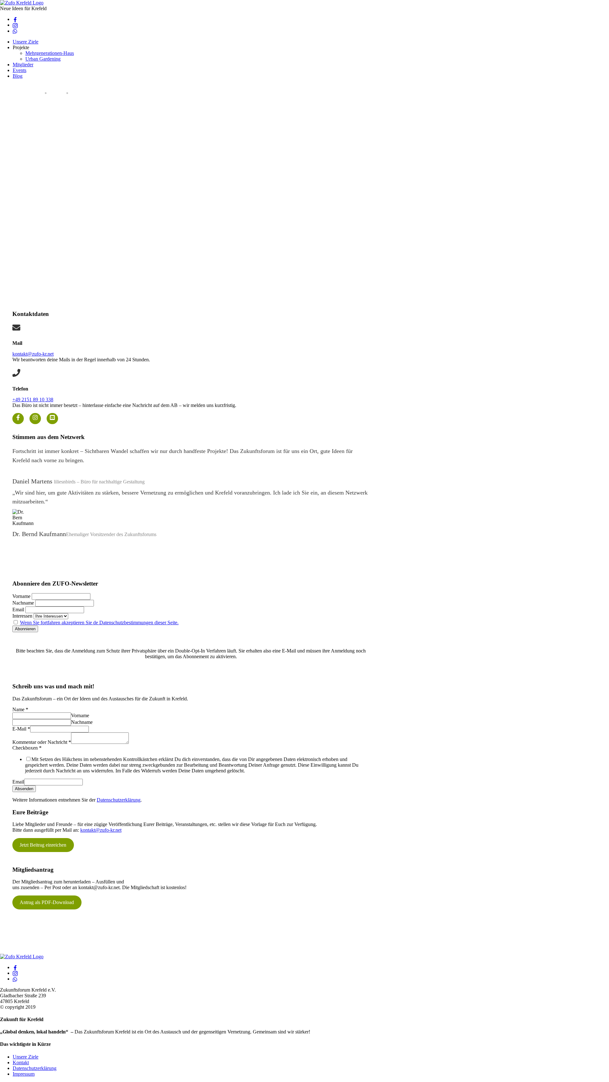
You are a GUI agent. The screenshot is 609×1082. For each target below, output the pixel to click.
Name (20, 709)
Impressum (24, 1074)
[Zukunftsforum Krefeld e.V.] (21, 2)
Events (19, 70)
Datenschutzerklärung (119, 800)
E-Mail (21, 728)
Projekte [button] (21, 47)
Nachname (23, 603)
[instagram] (15, 25)
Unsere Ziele (25, 41)
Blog (18, 76)
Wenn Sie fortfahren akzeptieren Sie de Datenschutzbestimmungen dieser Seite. (99, 622)
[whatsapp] (15, 31)
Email (18, 609)
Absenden (24, 788)
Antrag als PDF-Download (47, 902)
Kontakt (21, 1062)
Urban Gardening (43, 59)
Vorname (21, 596)
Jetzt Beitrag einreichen (43, 845)
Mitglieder (23, 64)
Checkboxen (27, 748)
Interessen (22, 616)
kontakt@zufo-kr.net (33, 354)
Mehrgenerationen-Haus (49, 53)
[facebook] (15, 19)
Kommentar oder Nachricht (41, 742)
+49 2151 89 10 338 (32, 399)
